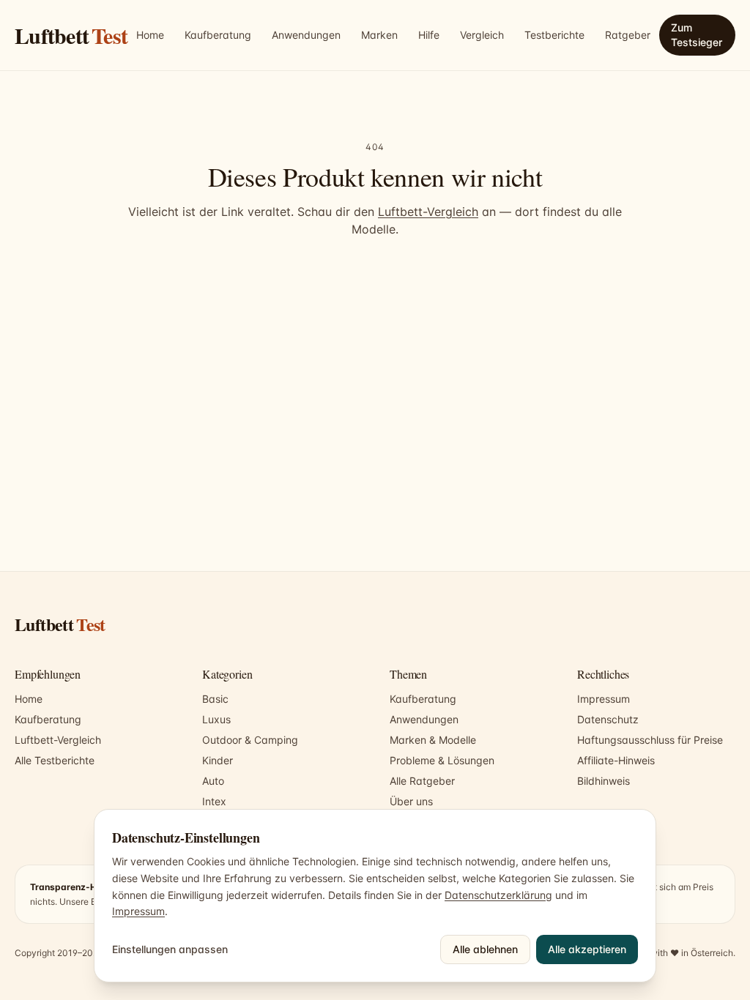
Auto (213, 781)
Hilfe (428, 35)
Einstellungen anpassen (170, 949)
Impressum (603, 699)
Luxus (216, 719)
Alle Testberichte (54, 760)
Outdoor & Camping (250, 740)
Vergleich (482, 35)
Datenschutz (608, 719)
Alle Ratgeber (422, 781)
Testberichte (554, 35)
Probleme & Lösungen (442, 760)
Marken (379, 35)
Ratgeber (627, 35)
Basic (215, 699)
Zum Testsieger (696, 34)
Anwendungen (306, 35)
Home (150, 35)
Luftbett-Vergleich (428, 211)
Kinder (217, 760)
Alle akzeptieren (587, 949)
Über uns (411, 801)
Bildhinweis (603, 781)
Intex (214, 801)
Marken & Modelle (433, 740)
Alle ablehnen (485, 949)
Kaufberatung (218, 35)
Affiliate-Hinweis (616, 760)
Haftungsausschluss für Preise (650, 740)
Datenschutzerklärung (498, 895)
